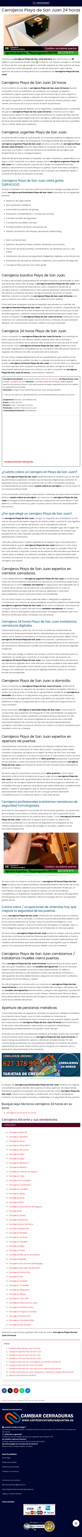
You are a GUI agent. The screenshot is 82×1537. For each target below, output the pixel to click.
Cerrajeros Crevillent (18, 1189)
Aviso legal (6, 1458)
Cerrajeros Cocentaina (20, 1184)
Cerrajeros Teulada (18, 1281)
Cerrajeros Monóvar (18, 1219)
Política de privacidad (10, 1467)
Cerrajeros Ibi (15, 1211)
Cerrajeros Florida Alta (19, 1316)
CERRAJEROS (10, 1125)
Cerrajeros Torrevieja (19, 1285)
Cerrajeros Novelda (18, 1232)
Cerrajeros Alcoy (17, 1141)
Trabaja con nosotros (10, 1471)
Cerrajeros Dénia (17, 1193)
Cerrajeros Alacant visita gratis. (18, 462)
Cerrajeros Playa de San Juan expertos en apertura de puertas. (35, 1368)
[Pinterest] (16, 1390)
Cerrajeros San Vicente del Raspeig (25, 1263)
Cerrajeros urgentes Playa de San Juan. (25, 1351)
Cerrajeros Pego (16, 1246)
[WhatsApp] (21, 1390)
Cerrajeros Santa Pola (19, 1272)
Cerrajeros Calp (16, 1176)
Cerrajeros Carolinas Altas (21, 1320)
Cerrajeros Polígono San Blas (23, 1311)
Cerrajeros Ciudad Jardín (21, 1307)
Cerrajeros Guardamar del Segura (25, 1206)
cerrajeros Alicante (18, 381)
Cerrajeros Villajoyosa (19, 1289)
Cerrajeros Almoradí (18, 1149)
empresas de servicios (49, 379)
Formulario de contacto (11, 1480)
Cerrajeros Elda (16, 1202)
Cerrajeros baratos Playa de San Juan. (25, 1355)
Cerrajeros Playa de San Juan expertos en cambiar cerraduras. (35, 1362)
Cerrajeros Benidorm (19, 1163)
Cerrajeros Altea (16, 1154)
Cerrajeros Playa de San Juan (23, 1302)
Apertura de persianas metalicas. (22, 1375)
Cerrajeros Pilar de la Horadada (24, 1254)
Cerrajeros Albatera (18, 1136)
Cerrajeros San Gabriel (20, 1324)
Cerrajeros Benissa (18, 1167)
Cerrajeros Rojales (17, 1259)
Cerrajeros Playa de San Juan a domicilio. (26, 1365)
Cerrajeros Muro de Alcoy (21, 1224)
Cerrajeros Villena (17, 1294)
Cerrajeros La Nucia (18, 1237)
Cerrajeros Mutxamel (19, 1228)
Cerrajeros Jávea (17, 1215)
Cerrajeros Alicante (18, 1132)
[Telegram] (27, 1390)
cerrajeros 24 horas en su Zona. (21, 1112)
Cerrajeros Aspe (16, 1158)
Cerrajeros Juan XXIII (18, 1298)
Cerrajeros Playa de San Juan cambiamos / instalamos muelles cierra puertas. (41, 1372)
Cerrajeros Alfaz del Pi (19, 1145)
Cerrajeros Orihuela (18, 1241)
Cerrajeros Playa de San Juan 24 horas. (24, 1348)
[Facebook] (4, 1390)
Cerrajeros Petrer (17, 1250)
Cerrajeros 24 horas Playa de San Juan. (25, 1358)
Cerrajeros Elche (16, 1198)
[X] (10, 1390)
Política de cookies (9, 1462)
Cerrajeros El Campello (20, 1180)
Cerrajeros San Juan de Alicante (24, 1268)
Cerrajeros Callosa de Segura (23, 1171)
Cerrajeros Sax (16, 1276)
